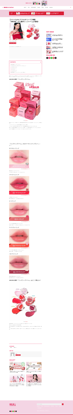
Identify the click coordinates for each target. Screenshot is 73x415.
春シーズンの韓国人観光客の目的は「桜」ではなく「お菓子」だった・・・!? (39, 14)
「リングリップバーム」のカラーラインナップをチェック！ (18, 65)
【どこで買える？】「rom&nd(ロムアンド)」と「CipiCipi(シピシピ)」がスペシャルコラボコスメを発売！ (33, 384)
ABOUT (38, 410)
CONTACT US (47, 410)
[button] (70, 7)
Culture (46, 7)
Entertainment (33, 7)
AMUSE (11, 347)
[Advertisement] (26, 53)
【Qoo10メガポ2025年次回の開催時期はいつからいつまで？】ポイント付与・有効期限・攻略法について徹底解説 (57, 39)
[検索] (62, 404)
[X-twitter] (47, 58)
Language (51, 7)
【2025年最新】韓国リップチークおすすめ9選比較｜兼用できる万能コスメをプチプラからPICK (57, 52)
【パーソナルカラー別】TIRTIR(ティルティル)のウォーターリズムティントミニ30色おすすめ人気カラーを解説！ (17, 384)
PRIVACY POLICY (42, 410)
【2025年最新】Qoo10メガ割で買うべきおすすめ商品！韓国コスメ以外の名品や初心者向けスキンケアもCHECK (57, 48)
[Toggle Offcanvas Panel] (2, 7)
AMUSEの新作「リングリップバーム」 (16, 64)
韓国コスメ (15, 347)
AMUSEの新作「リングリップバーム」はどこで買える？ (18, 72)
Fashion (38, 7)
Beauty (25, 7)
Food (29, 7)
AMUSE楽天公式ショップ (26, 195)
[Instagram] (35, 3)
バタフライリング (14, 71)
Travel (43, 7)
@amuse (26, 120)
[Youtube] (38, 3)
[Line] (36, 3)
